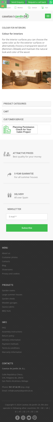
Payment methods (10, 344)
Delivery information (11, 340)
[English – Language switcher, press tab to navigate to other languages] (3, 2)
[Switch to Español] (3, 6)
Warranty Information (12, 352)
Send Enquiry (17, 2)
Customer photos (10, 257)
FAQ (4, 327)
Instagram (23, 417)
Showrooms (7, 269)
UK (47, 408)
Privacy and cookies (11, 273)
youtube (28, 417)
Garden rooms (8, 290)
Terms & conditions (11, 348)
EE (32, 411)
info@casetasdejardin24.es (20, 390)
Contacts (6, 261)
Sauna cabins (8, 306)
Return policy (8, 335)
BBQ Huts (6, 311)
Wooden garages (9, 302)
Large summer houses (12, 294)
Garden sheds (8, 298)
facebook (17, 417)
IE (16, 411)
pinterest (34, 417)
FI (28, 411)
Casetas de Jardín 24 (30, 404)
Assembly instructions (12, 331)
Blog (4, 265)
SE (24, 411)
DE (42, 408)
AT (20, 411)
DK (37, 411)
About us (6, 253)
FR (38, 408)
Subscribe (27, 227)
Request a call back (37, 2)
